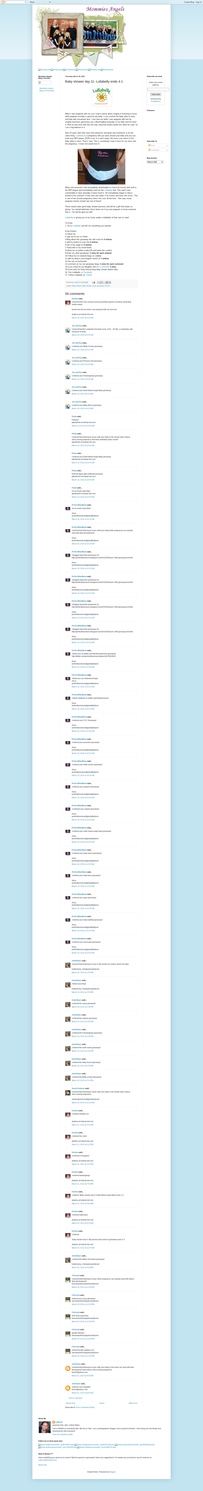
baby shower (76, 286)
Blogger (112, 1472)
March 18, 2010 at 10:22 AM (83, 642)
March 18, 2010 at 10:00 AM (83, 426)
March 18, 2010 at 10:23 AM (83, 667)
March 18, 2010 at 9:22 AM (82, 318)
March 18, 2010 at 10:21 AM (83, 568)
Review (107, 286)
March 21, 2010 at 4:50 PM (82, 1184)
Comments (154, 150)
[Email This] (98, 282)
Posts (152, 145)
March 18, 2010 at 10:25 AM (83, 820)
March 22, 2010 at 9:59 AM (82, 1204)
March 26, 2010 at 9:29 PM (82, 1267)
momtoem (76, 1364)
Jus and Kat (77, 326)
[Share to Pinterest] (109, 282)
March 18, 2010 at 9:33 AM (82, 364)
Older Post (133, 1403)
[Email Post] (94, 282)
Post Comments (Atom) (85, 1407)
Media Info (42, 1465)
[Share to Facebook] (107, 282)
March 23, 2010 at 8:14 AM (82, 1223)
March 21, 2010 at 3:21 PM (82, 1125)
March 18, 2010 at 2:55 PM (82, 973)
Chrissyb (76, 1275)
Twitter (89, 275)
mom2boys (76, 961)
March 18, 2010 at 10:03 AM (83, 480)
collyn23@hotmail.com (47, 1460)
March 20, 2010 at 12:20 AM (83, 1103)
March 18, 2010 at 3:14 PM (82, 1080)
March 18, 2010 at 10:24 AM (83, 709)
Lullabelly (80, 136)
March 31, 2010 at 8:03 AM (82, 1376)
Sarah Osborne (78, 1088)
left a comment (102, 267)
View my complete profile (62, 1434)
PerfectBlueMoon (79, 505)
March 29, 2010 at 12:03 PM (83, 1287)
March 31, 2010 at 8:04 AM (82, 1393)
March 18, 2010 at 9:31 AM (82, 350)
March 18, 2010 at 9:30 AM (82, 335)
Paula (74, 416)
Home (102, 1403)
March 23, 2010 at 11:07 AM (83, 1248)
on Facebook (86, 272)
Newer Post (70, 1403)
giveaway (100, 286)
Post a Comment (75, 1398)
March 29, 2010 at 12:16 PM (83, 1356)
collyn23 (59, 1422)
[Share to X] (104, 282)
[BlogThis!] (101, 282)
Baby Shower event (89, 286)
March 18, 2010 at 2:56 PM (82, 1007)
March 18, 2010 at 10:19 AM (83, 519)
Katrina (75, 299)
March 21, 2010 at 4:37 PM (82, 1164)
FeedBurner (156, 101)
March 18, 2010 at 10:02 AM (83, 463)
